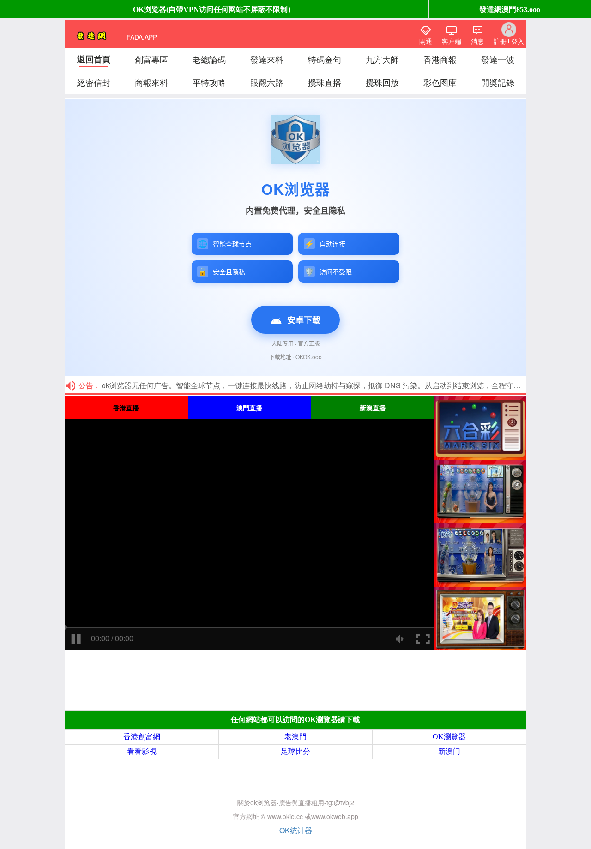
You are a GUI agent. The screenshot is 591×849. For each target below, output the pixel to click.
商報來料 (151, 82)
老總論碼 (209, 59)
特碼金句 (324, 59)
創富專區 (151, 59)
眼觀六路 (266, 82)
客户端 (451, 41)
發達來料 (266, 59)
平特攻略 (209, 82)
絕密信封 (93, 82)
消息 (477, 41)
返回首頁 (93, 59)
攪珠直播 (324, 82)
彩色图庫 (440, 82)
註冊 (500, 41)
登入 (517, 41)
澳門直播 (249, 407)
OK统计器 (295, 830)
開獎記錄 (497, 82)
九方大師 (382, 59)
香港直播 (126, 407)
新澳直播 (373, 407)
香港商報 (440, 59)
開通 (425, 41)
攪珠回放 (382, 82)
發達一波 (497, 59)
